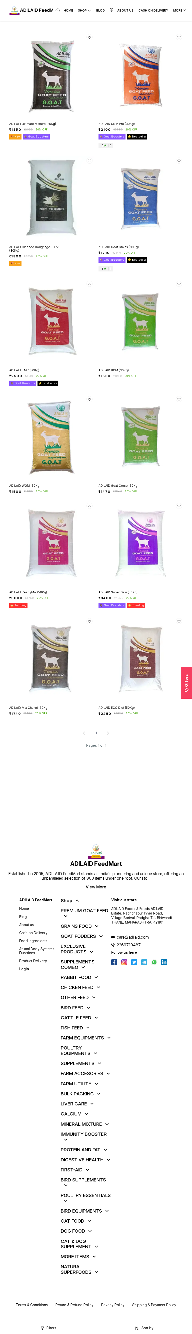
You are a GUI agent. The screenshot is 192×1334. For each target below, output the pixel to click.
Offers (186, 680)
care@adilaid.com (133, 937)
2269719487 (129, 945)
